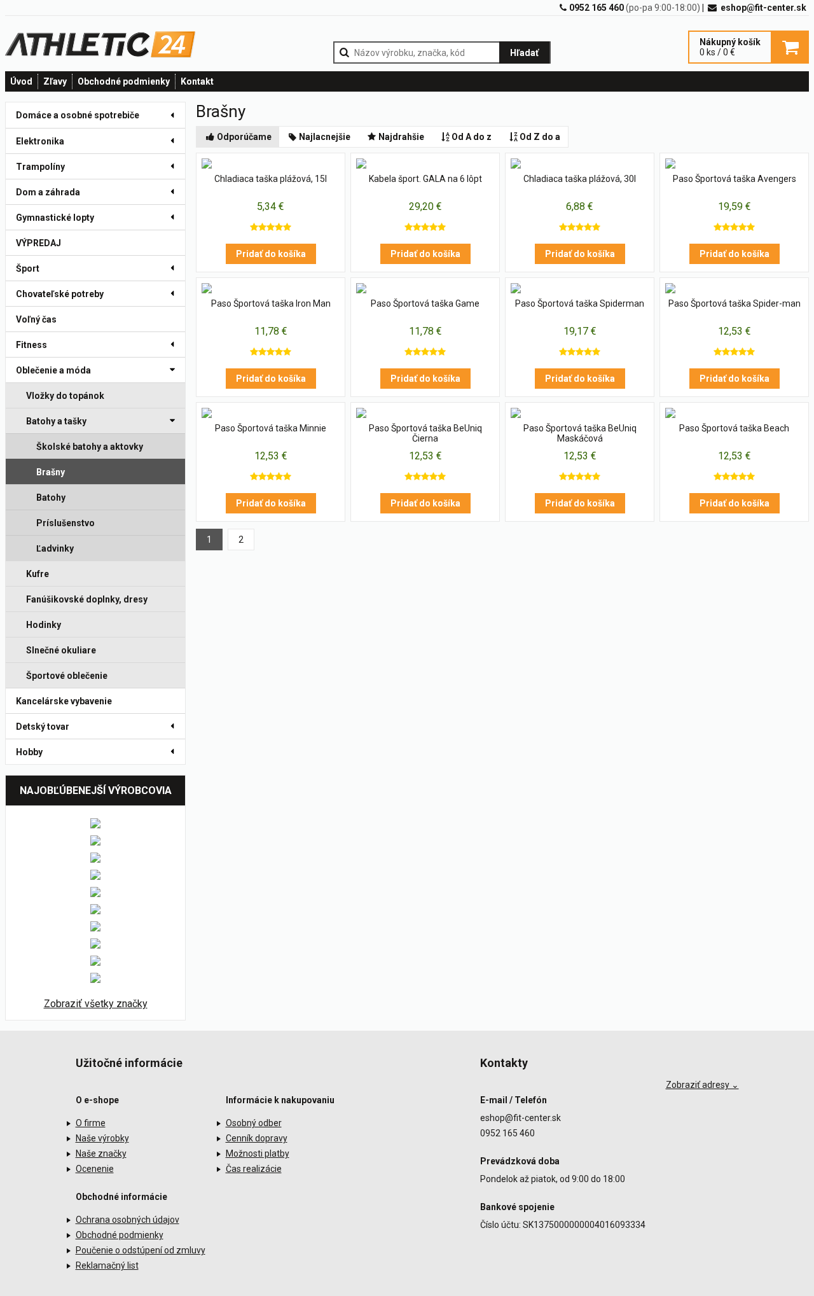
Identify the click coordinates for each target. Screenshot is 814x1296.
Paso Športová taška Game (425, 303)
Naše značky (101, 1153)
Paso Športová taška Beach (734, 428)
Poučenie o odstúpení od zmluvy (140, 1250)
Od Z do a (540, 137)
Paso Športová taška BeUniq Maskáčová (580, 433)
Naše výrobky (102, 1138)
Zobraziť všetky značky (96, 1004)
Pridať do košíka (271, 254)
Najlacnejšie (324, 137)
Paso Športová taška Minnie (270, 428)
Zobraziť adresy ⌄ (702, 1085)
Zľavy (55, 81)
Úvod (21, 81)
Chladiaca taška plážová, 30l (579, 179)
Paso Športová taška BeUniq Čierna (425, 433)
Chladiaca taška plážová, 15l (270, 179)
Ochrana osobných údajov (127, 1220)
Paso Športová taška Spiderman (579, 303)
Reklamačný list (107, 1265)
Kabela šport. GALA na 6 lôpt (425, 179)
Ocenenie (95, 1169)
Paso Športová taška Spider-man (734, 303)
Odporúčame (244, 137)
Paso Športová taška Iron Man (271, 303)
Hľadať (524, 53)
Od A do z (472, 137)
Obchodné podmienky (124, 81)
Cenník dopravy (256, 1138)
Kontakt (197, 81)
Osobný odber (254, 1123)
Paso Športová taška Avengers (734, 179)
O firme (91, 1123)
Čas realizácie (254, 1169)
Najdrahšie (401, 137)
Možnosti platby (257, 1153)
